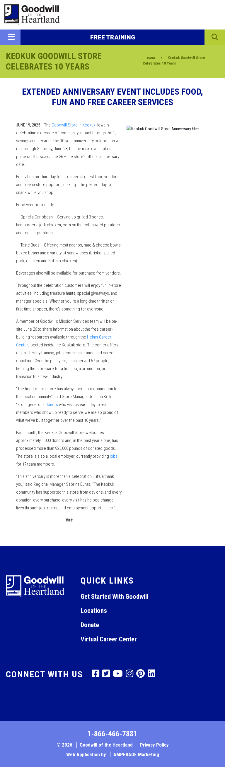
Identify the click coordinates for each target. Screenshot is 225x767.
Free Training (112, 37)
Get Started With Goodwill (114, 596)
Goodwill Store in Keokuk (74, 125)
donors (51, 404)
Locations (94, 610)
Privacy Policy (154, 745)
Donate (90, 625)
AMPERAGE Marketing (136, 754)
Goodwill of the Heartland (106, 745)
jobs (113, 456)
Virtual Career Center (109, 639)
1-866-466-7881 (112, 734)
